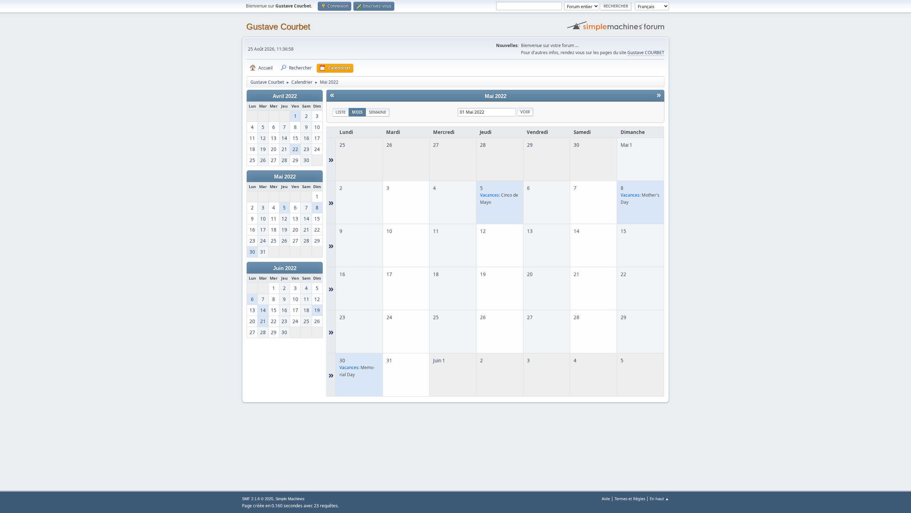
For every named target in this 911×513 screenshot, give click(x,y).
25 (342, 145)
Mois (357, 112)
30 (576, 145)
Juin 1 (439, 360)
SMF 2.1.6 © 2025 (257, 499)
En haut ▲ (659, 498)
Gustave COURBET (645, 53)
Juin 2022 (284, 268)
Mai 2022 (285, 177)
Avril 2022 (285, 96)
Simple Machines (290, 499)
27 (436, 145)
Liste (341, 112)
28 (483, 145)
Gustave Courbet (278, 26)
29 (530, 145)
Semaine (377, 112)
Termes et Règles (630, 498)
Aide (606, 498)
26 (389, 145)
